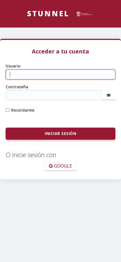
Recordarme (22, 110)
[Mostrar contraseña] (108, 95)
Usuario (13, 66)
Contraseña (17, 86)
